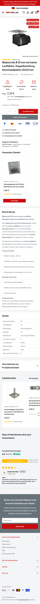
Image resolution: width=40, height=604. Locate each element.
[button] (7, 59)
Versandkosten (20, 96)
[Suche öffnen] (24, 12)
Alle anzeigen (33, 378)
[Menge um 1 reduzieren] (4, 111)
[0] (36, 12)
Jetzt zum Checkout (20, 117)
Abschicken (20, 526)
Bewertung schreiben (15, 461)
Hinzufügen (14, 201)
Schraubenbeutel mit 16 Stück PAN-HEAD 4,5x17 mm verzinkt (14, 185)
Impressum (5, 541)
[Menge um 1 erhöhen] (15, 111)
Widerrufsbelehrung (9, 547)
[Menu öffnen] (3, 12)
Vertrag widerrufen (8, 553)
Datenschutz (6, 544)
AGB (3, 550)
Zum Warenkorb (28, 111)
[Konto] (28, 12)
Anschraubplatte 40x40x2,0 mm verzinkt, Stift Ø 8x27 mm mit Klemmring (14, 412)
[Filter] (31, 461)
